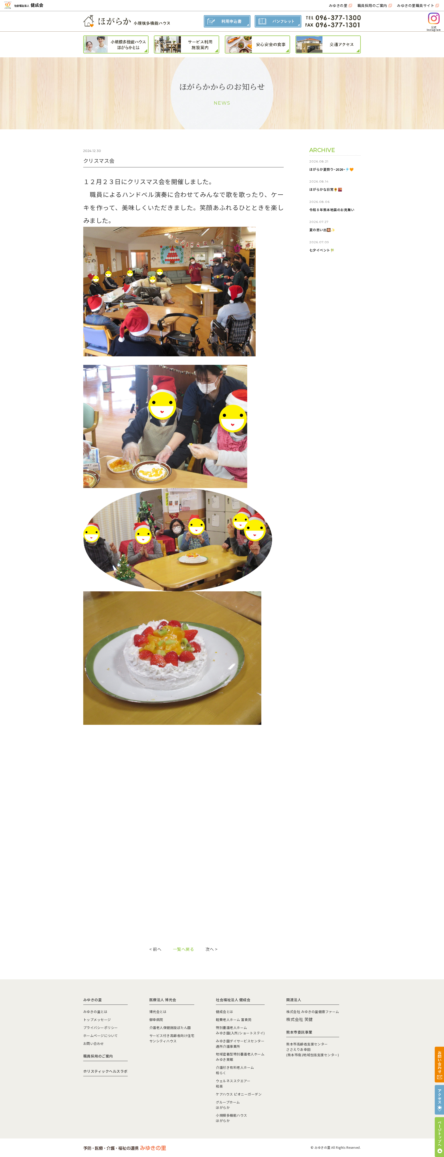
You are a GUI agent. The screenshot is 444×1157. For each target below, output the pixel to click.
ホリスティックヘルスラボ (105, 1071)
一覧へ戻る (183, 949)
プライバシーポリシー (100, 1027)
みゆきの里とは (95, 1011)
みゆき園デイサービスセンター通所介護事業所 (240, 1043)
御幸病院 (156, 1019)
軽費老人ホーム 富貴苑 (233, 1019)
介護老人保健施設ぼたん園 (170, 1027)
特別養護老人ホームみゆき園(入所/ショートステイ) (240, 1030)
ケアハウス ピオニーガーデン (239, 1094)
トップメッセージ (97, 1019)
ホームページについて (100, 1035)
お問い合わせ (93, 1043)
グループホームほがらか (228, 1105)
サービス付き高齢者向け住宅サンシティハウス (171, 1038)
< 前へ (155, 949)
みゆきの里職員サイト (415, 5)
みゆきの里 (338, 5)
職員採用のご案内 (372, 5)
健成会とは (224, 1011)
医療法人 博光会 (162, 999)
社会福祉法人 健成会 (233, 999)
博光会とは (157, 1011)
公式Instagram (434, 28)
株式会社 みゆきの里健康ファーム (312, 1011)
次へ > (212, 949)
